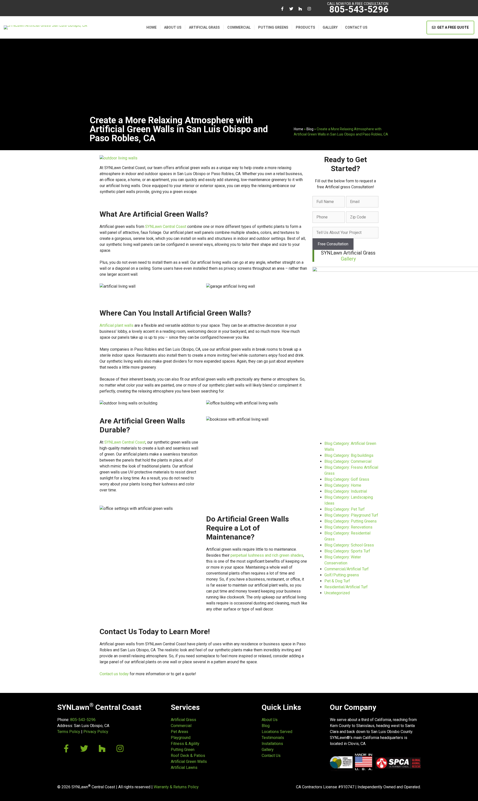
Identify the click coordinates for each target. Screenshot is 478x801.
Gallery (330, 27)
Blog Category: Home (342, 485)
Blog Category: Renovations (348, 527)
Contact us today (114, 673)
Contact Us (271, 755)
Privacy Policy (95, 731)
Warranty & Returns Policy (176, 787)
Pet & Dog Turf (337, 581)
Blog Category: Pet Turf (344, 509)
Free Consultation (333, 244)
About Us (172, 27)
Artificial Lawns (184, 767)
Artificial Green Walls (189, 761)
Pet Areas (179, 731)
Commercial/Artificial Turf (346, 569)
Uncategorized (337, 593)
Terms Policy (68, 731)
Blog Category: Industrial (345, 491)
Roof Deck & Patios (188, 755)
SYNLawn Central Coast (165, 226)
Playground (180, 737)
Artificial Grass (204, 27)
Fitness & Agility (185, 743)
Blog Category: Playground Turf (351, 515)
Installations (272, 743)
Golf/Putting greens (341, 575)
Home (151, 27)
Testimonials (273, 737)
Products (305, 27)
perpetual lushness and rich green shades (267, 555)
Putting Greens (273, 27)
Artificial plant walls (116, 325)
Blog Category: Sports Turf (347, 551)
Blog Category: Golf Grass (346, 479)
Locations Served (277, 731)
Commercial (239, 27)
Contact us (356, 27)
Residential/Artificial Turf (346, 587)
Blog (309, 129)
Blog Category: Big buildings (348, 455)
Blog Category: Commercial (347, 461)
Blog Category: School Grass (349, 545)
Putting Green (182, 749)
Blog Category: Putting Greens (350, 521)
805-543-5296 (358, 9)
